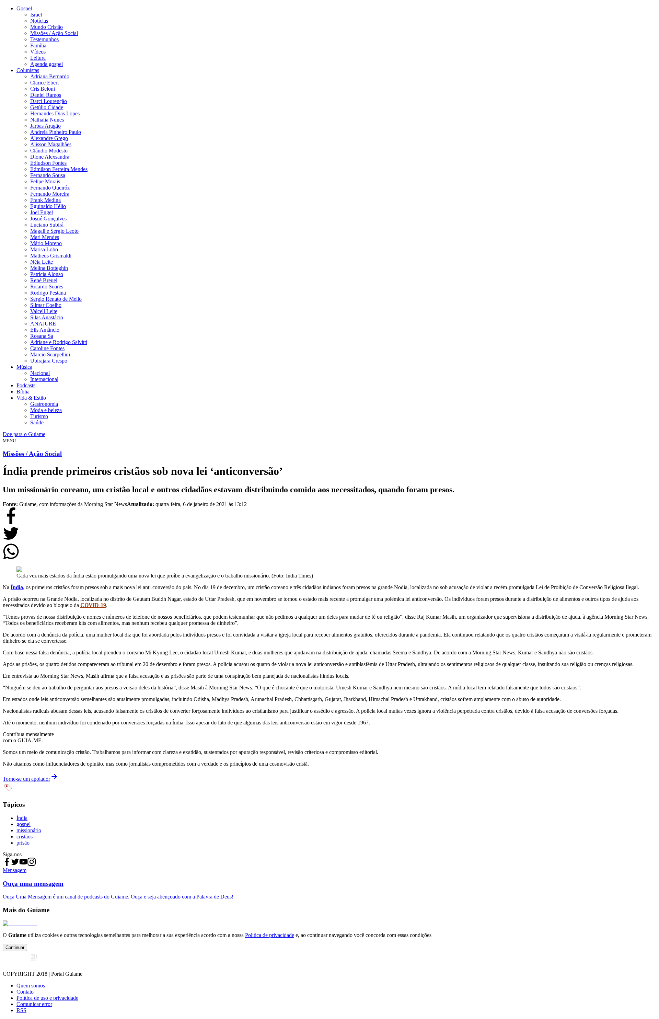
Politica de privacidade (269, 935)
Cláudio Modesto (49, 150)
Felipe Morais (45, 181)
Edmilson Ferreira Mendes (59, 169)
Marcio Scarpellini (50, 354)
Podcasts (25, 385)
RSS (21, 1010)
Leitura (38, 58)
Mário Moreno (46, 243)
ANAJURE (43, 324)
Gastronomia (44, 404)
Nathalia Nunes (47, 120)
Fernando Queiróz (50, 188)
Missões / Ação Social (54, 33)
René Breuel (43, 280)
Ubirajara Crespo (48, 361)
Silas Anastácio (46, 317)
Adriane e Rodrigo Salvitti (58, 342)
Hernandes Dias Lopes (55, 113)
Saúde (37, 422)
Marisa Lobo (44, 249)
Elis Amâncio (44, 330)
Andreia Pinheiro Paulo (55, 132)
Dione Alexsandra (49, 157)
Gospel (24, 8)
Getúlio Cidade (46, 107)
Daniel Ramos (45, 95)
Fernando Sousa (47, 175)
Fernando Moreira (49, 194)
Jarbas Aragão (45, 126)
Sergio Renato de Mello (56, 299)
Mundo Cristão (46, 27)
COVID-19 (93, 605)
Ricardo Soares (46, 286)
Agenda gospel (46, 64)
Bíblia (23, 391)
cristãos (24, 836)
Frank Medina (45, 200)
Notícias (39, 21)
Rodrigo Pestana (48, 293)
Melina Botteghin (49, 268)
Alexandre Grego (49, 138)
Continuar (14, 947)
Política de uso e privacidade (47, 998)
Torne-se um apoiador (26, 779)
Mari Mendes (44, 237)
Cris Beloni (42, 89)
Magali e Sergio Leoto (54, 231)
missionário (28, 830)
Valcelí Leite (43, 311)
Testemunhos (44, 39)
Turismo (39, 416)
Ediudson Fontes (48, 163)
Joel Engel (41, 212)
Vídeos (38, 52)
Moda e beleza (46, 410)
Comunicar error (34, 1004)
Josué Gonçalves (48, 218)
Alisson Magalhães (50, 144)
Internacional (44, 379)
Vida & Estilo (31, 398)
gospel (23, 824)
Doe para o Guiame (24, 434)
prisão (23, 843)
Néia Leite (41, 262)
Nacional (40, 373)
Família (38, 45)
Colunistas (27, 70)
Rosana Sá (41, 336)
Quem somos (30, 985)
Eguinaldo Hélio (48, 206)
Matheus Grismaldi (50, 256)
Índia (17, 587)
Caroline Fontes (47, 348)
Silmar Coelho (45, 305)
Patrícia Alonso (46, 274)
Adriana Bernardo (49, 76)
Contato (25, 992)
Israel (36, 15)
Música (24, 367)
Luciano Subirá (46, 225)
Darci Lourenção (48, 101)
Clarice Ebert (44, 82)
